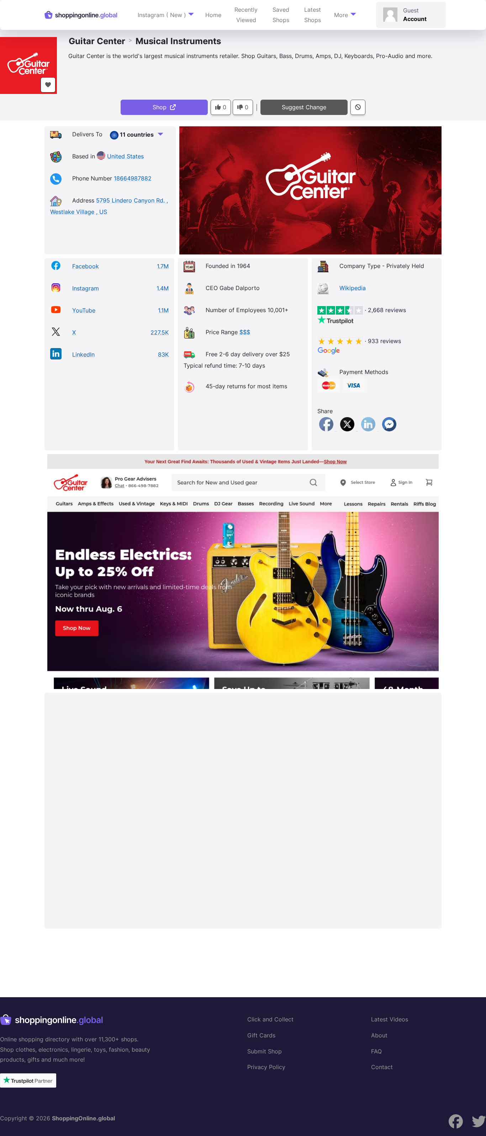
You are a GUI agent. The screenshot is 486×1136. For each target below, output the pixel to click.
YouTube (83, 310)
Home (213, 15)
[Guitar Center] (28, 64)
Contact (382, 1067)
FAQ (376, 1051)
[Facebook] (327, 428)
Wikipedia (352, 287)
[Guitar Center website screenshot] (243, 571)
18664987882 (133, 178)
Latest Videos (389, 1019)
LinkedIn (83, 354)
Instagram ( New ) (162, 15)
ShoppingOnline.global (83, 1118)
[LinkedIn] (369, 428)
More (341, 15)
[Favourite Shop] (48, 85)
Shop (161, 107)
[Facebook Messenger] (389, 428)
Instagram (85, 288)
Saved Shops (281, 14)
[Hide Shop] (357, 107)
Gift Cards (261, 1035)
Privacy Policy (266, 1067)
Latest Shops (312, 14)
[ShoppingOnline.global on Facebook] (479, 1121)
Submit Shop (264, 1051)
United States (125, 156)
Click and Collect (270, 1019)
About (379, 1035)
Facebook (85, 266)
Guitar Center (97, 41)
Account (415, 18)
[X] (348, 428)
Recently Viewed (246, 14)
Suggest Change (304, 107)
